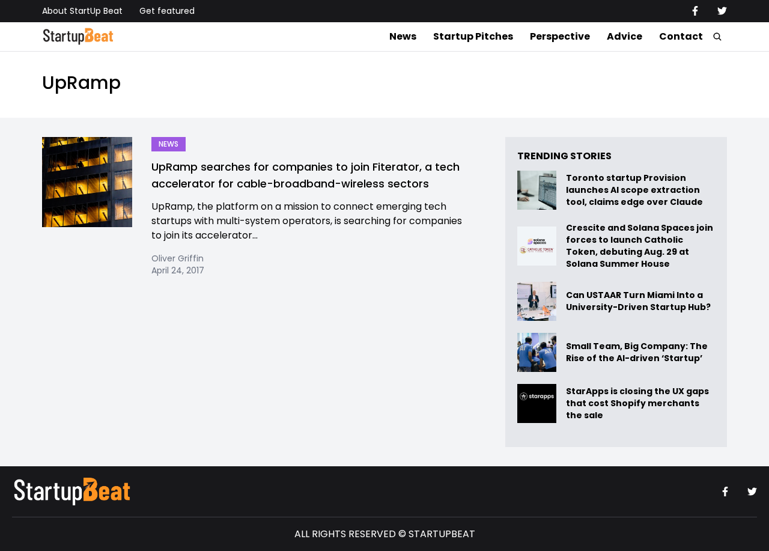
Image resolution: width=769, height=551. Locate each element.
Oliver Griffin (177, 258)
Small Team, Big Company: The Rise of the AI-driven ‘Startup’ (637, 352)
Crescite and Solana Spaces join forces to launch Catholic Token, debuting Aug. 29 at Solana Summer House (639, 246)
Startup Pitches (473, 36)
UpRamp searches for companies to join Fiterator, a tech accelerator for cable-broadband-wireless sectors (305, 175)
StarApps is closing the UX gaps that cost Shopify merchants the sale (637, 403)
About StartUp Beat (82, 11)
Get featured (167, 11)
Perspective (560, 36)
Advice (624, 36)
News (402, 36)
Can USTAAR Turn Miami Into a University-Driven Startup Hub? (638, 301)
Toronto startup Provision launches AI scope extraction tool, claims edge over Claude (635, 190)
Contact (681, 36)
